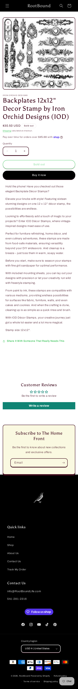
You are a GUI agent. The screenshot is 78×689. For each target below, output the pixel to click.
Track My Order (16, 569)
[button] (7, 6)
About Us (13, 553)
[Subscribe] (63, 462)
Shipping (7, 131)
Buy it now (39, 175)
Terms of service (31, 681)
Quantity (7, 143)
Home (11, 537)
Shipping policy (51, 681)
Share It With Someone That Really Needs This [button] (35, 341)
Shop (10, 545)
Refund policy (60, 676)
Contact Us (14, 561)
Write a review (39, 405)
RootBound (24, 676)
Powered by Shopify (40, 676)
